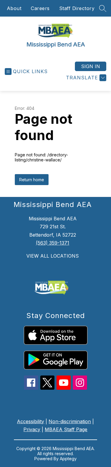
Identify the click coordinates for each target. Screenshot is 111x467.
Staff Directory (77, 8)
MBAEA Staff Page (66, 429)
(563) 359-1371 (52, 243)
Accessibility (30, 421)
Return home (31, 179)
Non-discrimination (70, 421)
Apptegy (68, 458)
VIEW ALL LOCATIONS (52, 256)
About (14, 8)
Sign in (90, 66)
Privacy (31, 429)
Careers (40, 8)
